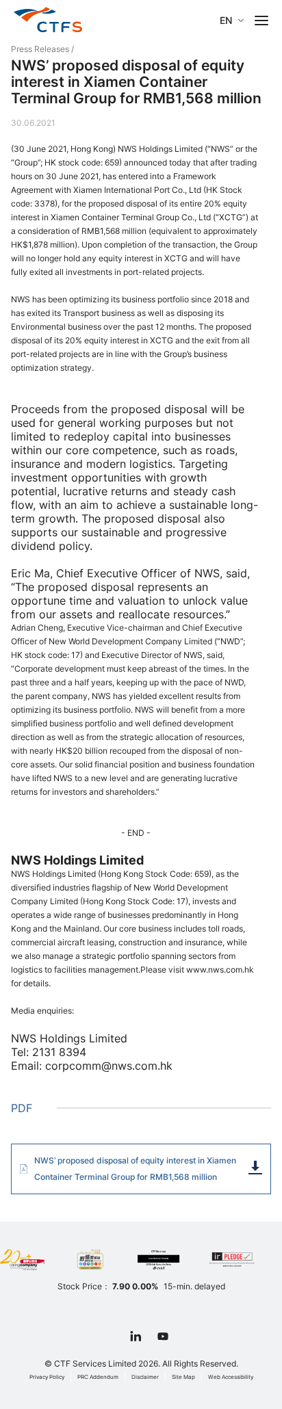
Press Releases (40, 49)
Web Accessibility (230, 1376)
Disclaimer (145, 1376)
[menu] (261, 20)
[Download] (255, 1167)
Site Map (183, 1376)
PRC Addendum (97, 1376)
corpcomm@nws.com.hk (108, 1065)
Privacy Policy (46, 1376)
